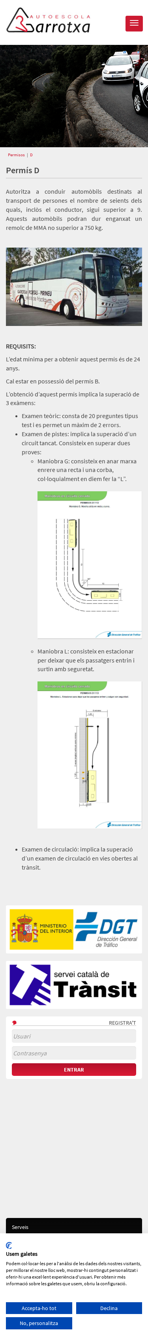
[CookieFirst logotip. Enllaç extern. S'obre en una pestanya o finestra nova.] (9, 1245)
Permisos (16, 154)
